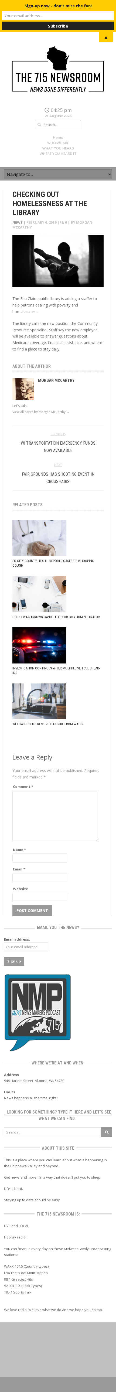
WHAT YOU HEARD (58, 148)
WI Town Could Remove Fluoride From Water (47, 724)
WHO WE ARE (58, 142)
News (17, 222)
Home (58, 137)
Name (19, 849)
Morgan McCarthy (56, 380)
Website (20, 888)
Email (19, 869)
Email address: (17, 939)
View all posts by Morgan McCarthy (41, 412)
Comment (23, 786)
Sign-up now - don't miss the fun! (58, 5)
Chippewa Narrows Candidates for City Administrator (56, 617)
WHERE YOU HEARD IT (58, 153)
